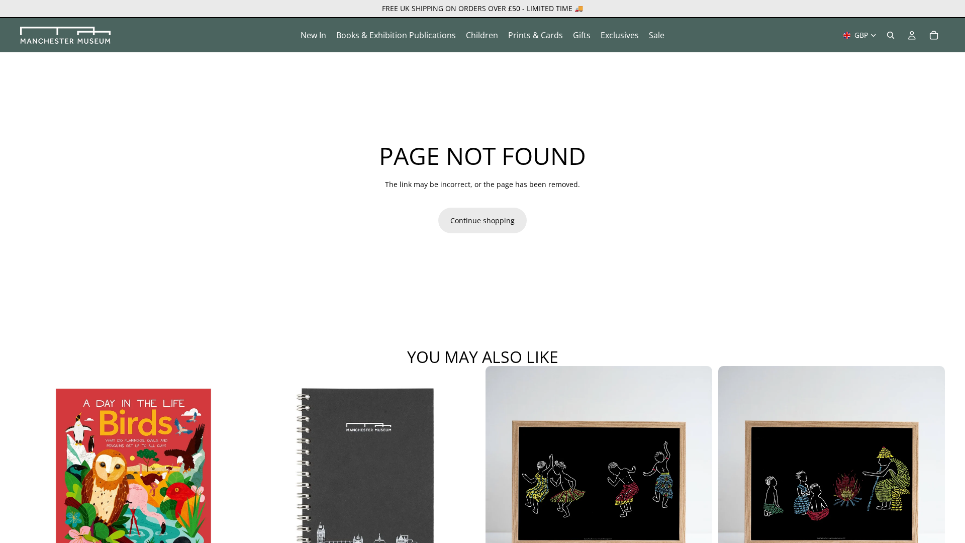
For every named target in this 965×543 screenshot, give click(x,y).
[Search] (891, 35)
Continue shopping (482, 220)
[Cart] (934, 35)
